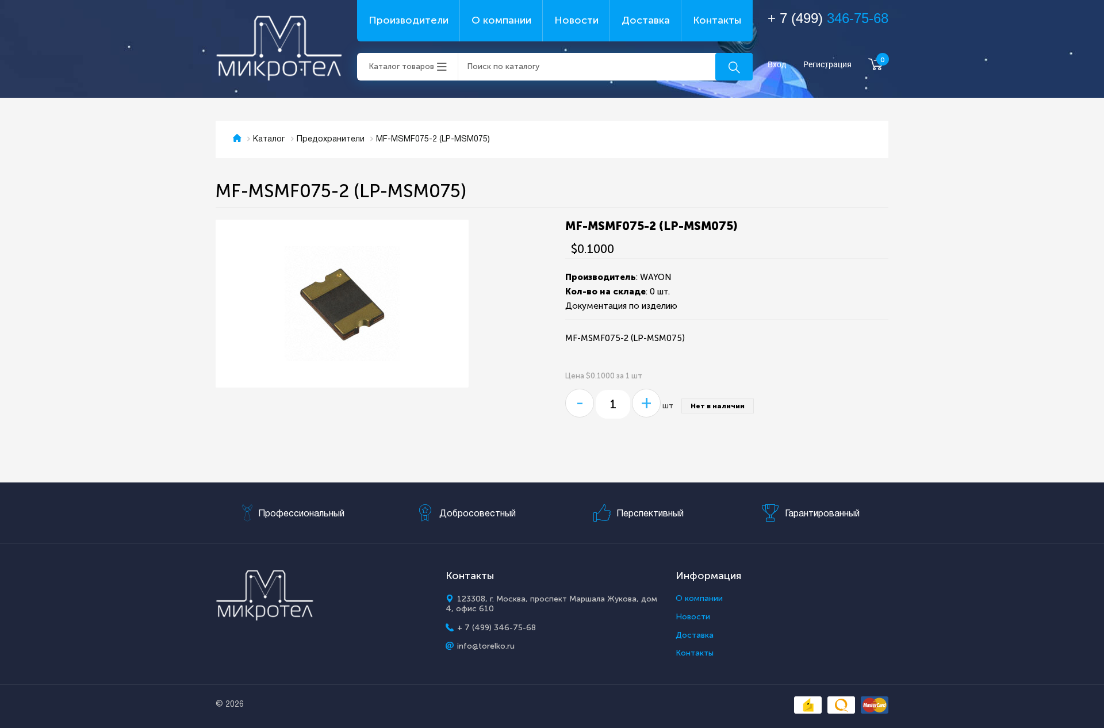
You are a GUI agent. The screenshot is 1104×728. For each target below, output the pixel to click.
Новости (576, 20)
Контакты (717, 20)
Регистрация (827, 65)
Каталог (269, 139)
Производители (408, 20)
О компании (501, 20)
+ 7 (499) (828, 18)
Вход (777, 65)
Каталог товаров (401, 66)
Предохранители (331, 139)
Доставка (646, 20)
